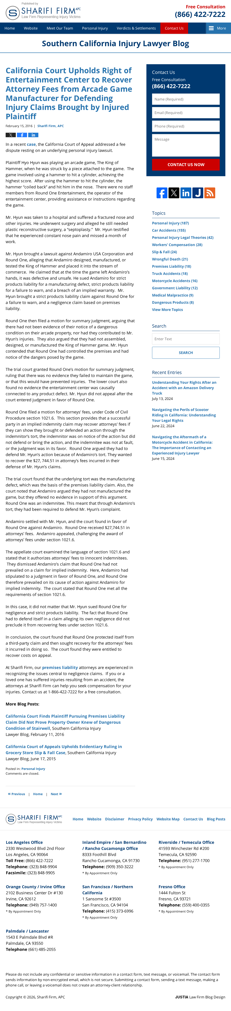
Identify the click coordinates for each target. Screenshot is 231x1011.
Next (56, 793)
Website (31, 28)
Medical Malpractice (172, 295)
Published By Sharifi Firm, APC (200, 11)
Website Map (168, 819)
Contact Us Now (186, 164)
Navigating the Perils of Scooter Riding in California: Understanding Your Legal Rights (184, 415)
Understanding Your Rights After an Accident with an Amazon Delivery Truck (184, 388)
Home (10, 28)
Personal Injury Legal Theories (182, 237)
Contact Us (174, 28)
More (221, 28)
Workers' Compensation (177, 244)
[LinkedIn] (185, 192)
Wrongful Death (170, 259)
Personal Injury (95, 28)
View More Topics (167, 309)
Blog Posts (216, 819)
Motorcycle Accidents (174, 280)
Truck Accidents (170, 273)
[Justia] (197, 192)
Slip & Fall (164, 251)
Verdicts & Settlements (136, 28)
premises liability (60, 667)
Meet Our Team (60, 28)
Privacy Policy (140, 819)
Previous (16, 793)
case (31, 144)
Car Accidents (169, 230)
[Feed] (209, 192)
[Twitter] (174, 192)
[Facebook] (162, 192)
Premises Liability (171, 266)
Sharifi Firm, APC (51, 997)
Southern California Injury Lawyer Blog (43, 11)
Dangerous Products (173, 302)
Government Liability (175, 287)
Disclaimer (114, 819)
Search (186, 352)
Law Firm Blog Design (200, 997)
